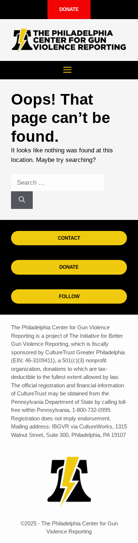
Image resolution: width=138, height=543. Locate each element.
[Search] (22, 200)
